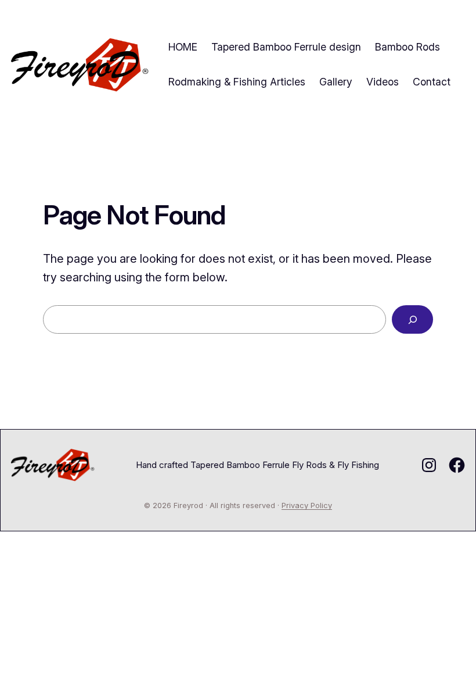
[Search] (412, 319)
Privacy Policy (307, 505)
